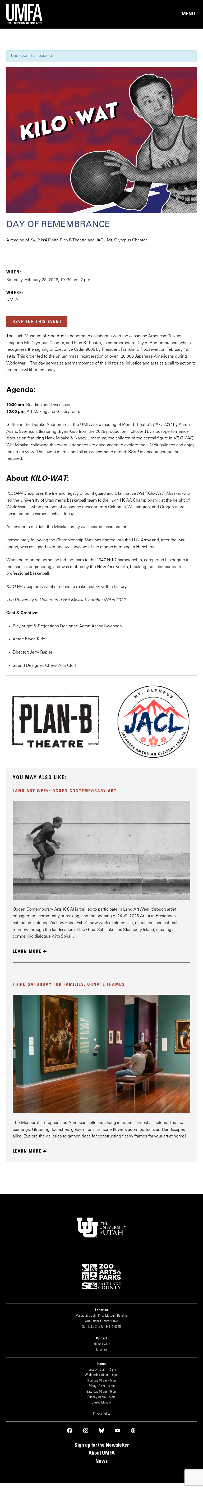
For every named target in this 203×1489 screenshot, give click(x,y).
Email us (101, 1349)
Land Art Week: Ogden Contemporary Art (65, 791)
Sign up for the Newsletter (102, 1445)
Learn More (27, 952)
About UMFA (102, 1453)
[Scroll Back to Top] (200, 1486)
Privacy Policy (101, 1413)
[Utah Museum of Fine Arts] (54, 14)
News (101, 1461)
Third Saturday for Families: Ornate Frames (69, 985)
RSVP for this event (37, 322)
